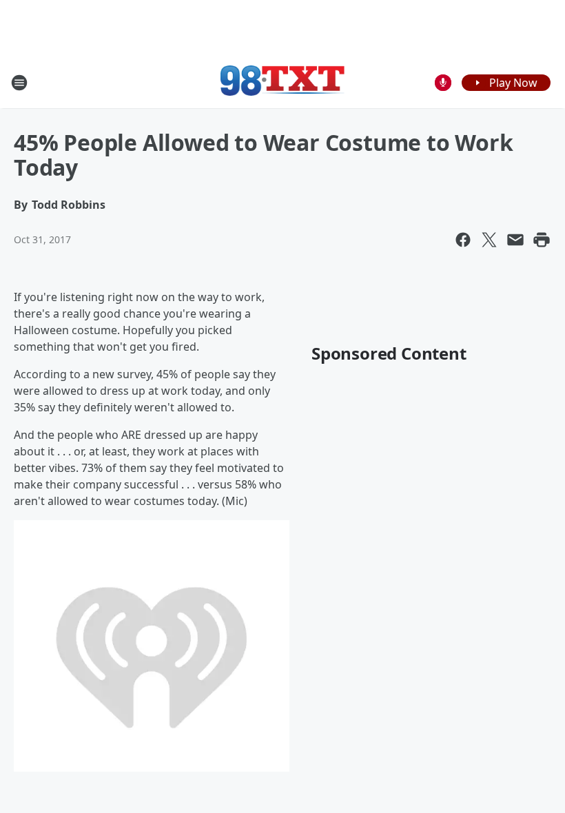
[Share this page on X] (489, 239)
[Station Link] (282, 82)
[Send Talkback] (443, 82)
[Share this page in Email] (515, 239)
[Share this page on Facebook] (463, 239)
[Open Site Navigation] (19, 82)
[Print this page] (541, 239)
